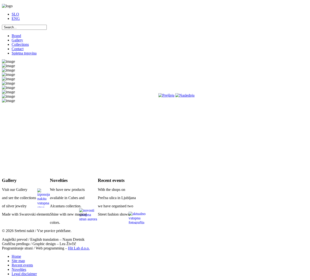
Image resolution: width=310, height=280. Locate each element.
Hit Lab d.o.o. (79, 248)
